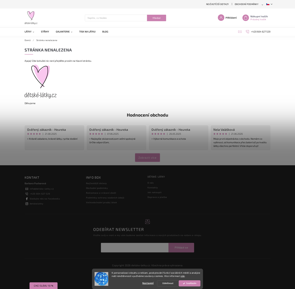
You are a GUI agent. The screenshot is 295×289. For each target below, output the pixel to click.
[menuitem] (31, 31)
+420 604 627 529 (40, 193)
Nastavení (148, 283)
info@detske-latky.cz (42, 188)
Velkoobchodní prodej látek (101, 202)
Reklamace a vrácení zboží (101, 192)
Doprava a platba (157, 197)
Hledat (157, 18)
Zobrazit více (147, 157)
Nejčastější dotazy (217, 4)
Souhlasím (191, 283)
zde (183, 276)
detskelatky (36, 203)
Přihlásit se (181, 247)
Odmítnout (167, 283)
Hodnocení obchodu (147, 114)
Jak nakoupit (155, 192)
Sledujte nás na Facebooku (45, 198)
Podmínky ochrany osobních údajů (105, 197)
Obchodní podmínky (247, 4)
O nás (151, 182)
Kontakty (153, 187)
